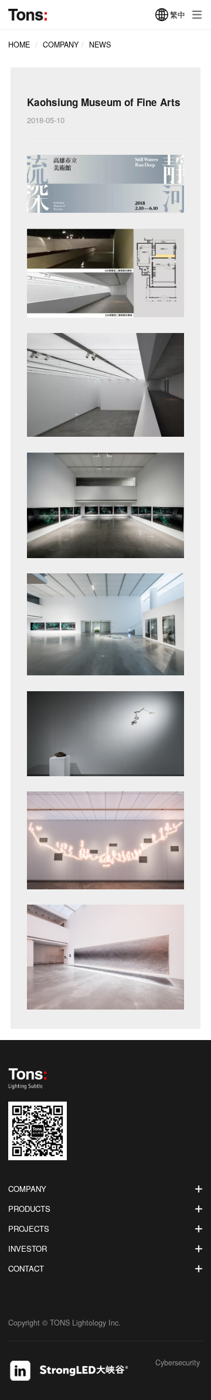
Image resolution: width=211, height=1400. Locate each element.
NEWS (100, 44)
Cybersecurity (177, 1363)
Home (19, 44)
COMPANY (61, 44)
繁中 (177, 14)
